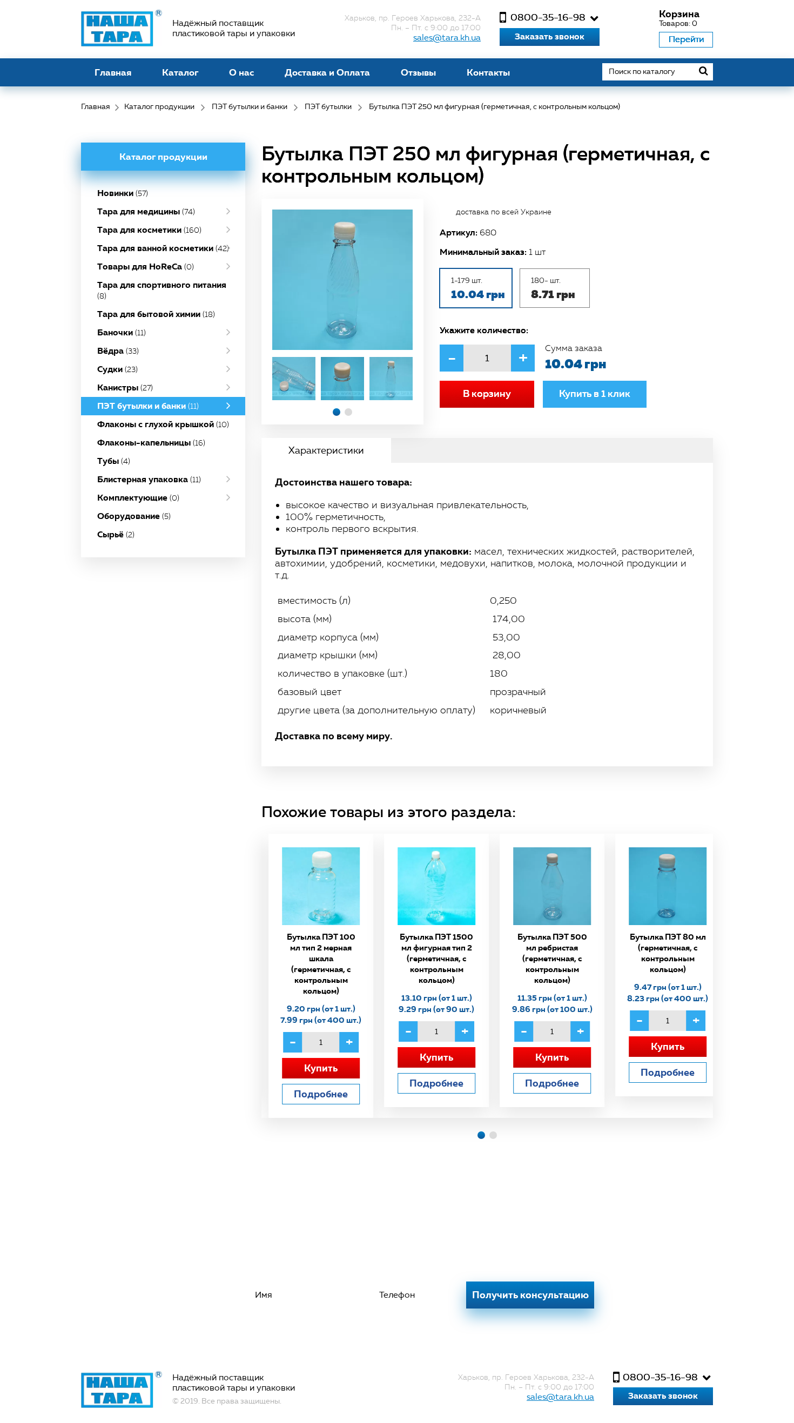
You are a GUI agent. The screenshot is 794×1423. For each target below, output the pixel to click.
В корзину (487, 394)
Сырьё (115, 534)
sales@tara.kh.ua (447, 37)
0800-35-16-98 (548, 17)
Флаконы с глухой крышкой (163, 424)
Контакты (488, 72)
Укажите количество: (484, 330)
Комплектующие (138, 497)
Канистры (125, 387)
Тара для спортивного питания (161, 290)
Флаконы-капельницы (151, 442)
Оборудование (134, 516)
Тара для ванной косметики (163, 248)
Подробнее (314, 1094)
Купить (314, 1068)
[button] (336, 412)
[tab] (326, 450)
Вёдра (118, 350)
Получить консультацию (530, 1295)
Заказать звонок (549, 36)
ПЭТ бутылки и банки (148, 406)
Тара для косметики (149, 229)
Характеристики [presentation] (326, 450)
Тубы (113, 461)
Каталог (180, 72)
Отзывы (418, 72)
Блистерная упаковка (149, 479)
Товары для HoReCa (145, 266)
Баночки (121, 332)
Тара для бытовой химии (156, 314)
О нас (241, 72)
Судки (117, 369)
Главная (113, 72)
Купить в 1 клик (594, 394)
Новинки (122, 193)
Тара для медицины (146, 211)
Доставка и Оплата (327, 72)
